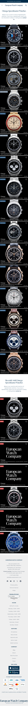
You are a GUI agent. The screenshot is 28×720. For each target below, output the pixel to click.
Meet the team (14, 655)
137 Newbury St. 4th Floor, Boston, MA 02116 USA (14, 568)
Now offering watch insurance (14, 1)
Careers (14, 658)
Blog (14, 650)
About (14, 652)
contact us (18, 391)
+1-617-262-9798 (14, 575)
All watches (14, 631)
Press (14, 661)
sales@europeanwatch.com (14, 577)
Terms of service (14, 587)
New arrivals (14, 634)
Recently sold (14, 637)
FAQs (14, 590)
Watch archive (14, 643)
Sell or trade (14, 640)
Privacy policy (14, 585)
